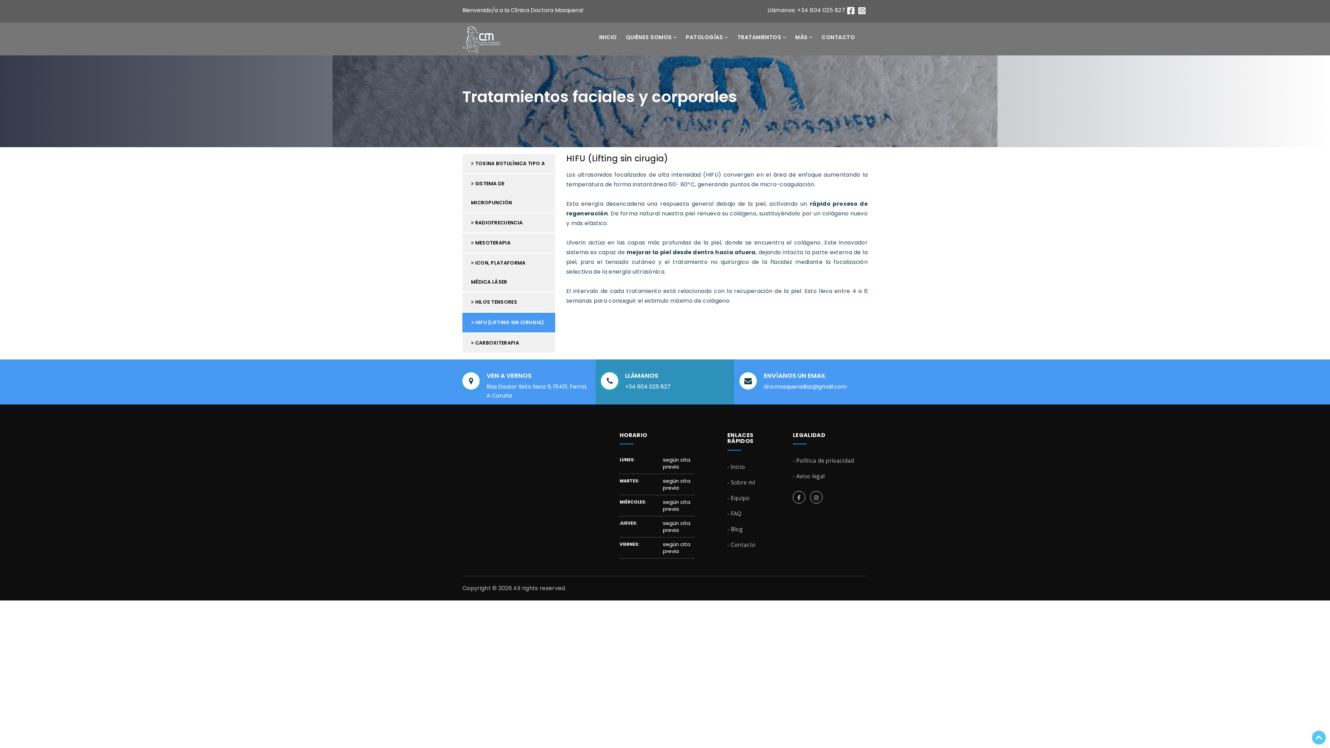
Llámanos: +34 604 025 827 (806, 10)
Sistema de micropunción (491, 193)
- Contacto (741, 545)
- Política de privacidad (823, 460)
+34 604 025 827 (648, 387)
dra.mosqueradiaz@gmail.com (805, 387)
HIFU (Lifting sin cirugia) (509, 322)
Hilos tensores (495, 302)
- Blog (735, 529)
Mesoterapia (492, 242)
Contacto (838, 37)
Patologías (705, 37)
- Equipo (738, 498)
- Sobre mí (741, 482)
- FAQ (734, 513)
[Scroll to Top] (1319, 738)
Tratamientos (760, 37)
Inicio (608, 37)
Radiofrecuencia (498, 222)
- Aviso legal (809, 476)
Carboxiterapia (496, 342)
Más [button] (802, 37)
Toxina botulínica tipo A (509, 163)
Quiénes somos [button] (649, 37)
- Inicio (736, 467)
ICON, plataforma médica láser (498, 272)
